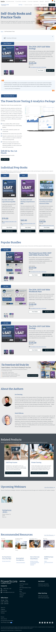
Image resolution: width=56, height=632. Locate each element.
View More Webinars (49, 487)
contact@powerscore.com (8, 592)
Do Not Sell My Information (7, 620)
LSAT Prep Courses (23, 584)
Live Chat (5, 590)
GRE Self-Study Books (43, 596)
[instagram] (49, 622)
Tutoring (21, 586)
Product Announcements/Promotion (48, 562)
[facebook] (39, 622)
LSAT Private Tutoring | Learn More (39, 473)
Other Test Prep (43, 4)
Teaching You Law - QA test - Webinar (6, 511)
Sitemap (3, 613)
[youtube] (47, 622)
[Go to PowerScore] (5, 5)
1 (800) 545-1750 (7, 588)
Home (2, 31)
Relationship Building (35, 562)
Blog (20, 591)
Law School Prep (36, 4)
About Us (3, 607)
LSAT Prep (20, 4)
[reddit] (52, 622)
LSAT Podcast (22, 593)
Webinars (21, 595)
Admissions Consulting (28, 4)
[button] (52, 1)
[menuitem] (10, 1)
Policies (2, 617)
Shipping (3, 609)
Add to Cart (50, 70)
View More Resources (49, 535)
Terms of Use (4, 619)
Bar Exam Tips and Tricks (6, 561)
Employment (4, 611)
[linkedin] (44, 622)
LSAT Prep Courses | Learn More (13, 473)
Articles (21, 596)
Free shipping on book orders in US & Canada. (38, 67)
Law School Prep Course (43, 586)
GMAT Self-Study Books (43, 598)
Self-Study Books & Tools (25, 587)
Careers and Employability (20, 562)
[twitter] (42, 622)
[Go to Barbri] (3, 1)
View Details (41, 70)
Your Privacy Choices (5, 622)
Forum (20, 589)
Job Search (32, 561)
